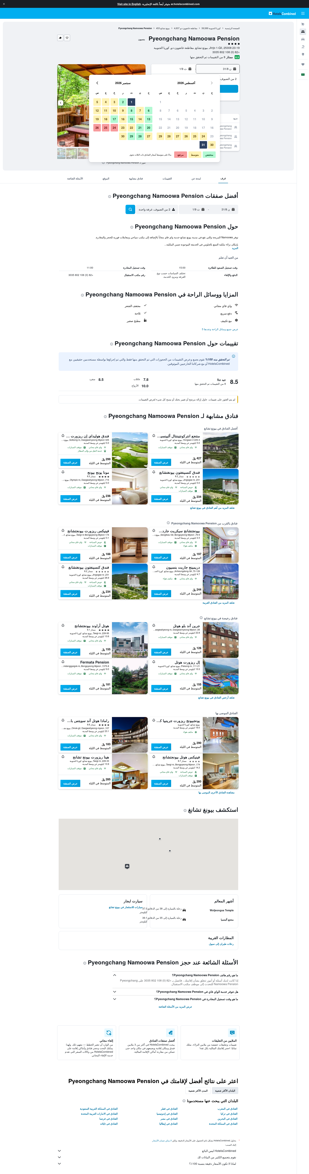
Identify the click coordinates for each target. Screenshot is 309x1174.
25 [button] (194, 136)
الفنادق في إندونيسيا (167, 1113)
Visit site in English (129, 4)
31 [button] (203, 145)
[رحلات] (303, 64)
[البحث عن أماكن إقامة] (303, 31)
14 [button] (169, 119)
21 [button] (169, 128)
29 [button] (160, 136)
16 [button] (212, 128)
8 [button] (160, 110)
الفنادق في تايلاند (109, 1123)
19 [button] (186, 128)
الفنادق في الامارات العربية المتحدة (99, 1113)
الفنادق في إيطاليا (168, 1123)
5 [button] (186, 110)
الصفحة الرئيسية (232, 28)
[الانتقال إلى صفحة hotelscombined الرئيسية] (282, 13)
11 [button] (194, 119)
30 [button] (212, 145)
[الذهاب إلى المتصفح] (303, 54)
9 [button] (212, 119)
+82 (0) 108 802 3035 (226, 52)
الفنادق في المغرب (227, 1108)
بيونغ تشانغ (165, 28)
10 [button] (203, 119)
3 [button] (203, 110)
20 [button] (177, 128)
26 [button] (186, 136)
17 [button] (203, 128)
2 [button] (212, 110)
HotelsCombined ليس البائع (219, 1151)
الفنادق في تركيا (229, 1113)
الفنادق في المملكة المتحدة (223, 1123)
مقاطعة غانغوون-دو (188, 28)
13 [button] (177, 119)
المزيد (235, 248)
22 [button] (160, 128)
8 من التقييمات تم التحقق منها (207, 57)
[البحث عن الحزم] (303, 46)
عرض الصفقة (161, 462)
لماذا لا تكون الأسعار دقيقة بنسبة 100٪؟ (212, 1164)
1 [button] (160, 102)
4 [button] (195, 110)
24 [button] (203, 136)
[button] (4, 4)
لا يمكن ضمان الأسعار (162, 1140)
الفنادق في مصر (169, 1118)
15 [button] (160, 119)
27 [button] (177, 136)
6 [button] (177, 110)
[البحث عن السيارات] (303, 39)
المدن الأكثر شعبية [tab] (198, 1090)
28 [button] (169, 136)
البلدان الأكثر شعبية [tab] (225, 1090)
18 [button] (194, 128)
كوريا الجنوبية (215, 28)
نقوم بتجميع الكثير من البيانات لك (216, 1157)
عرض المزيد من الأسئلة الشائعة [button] (175, 1006)
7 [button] (169, 110)
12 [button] (186, 119)
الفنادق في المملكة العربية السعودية (99, 1108)
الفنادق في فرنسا (108, 1118)
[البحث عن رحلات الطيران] (303, 24)
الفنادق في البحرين (227, 1118)
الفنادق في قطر (169, 1108)
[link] (212, 507)
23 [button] (212, 136)
